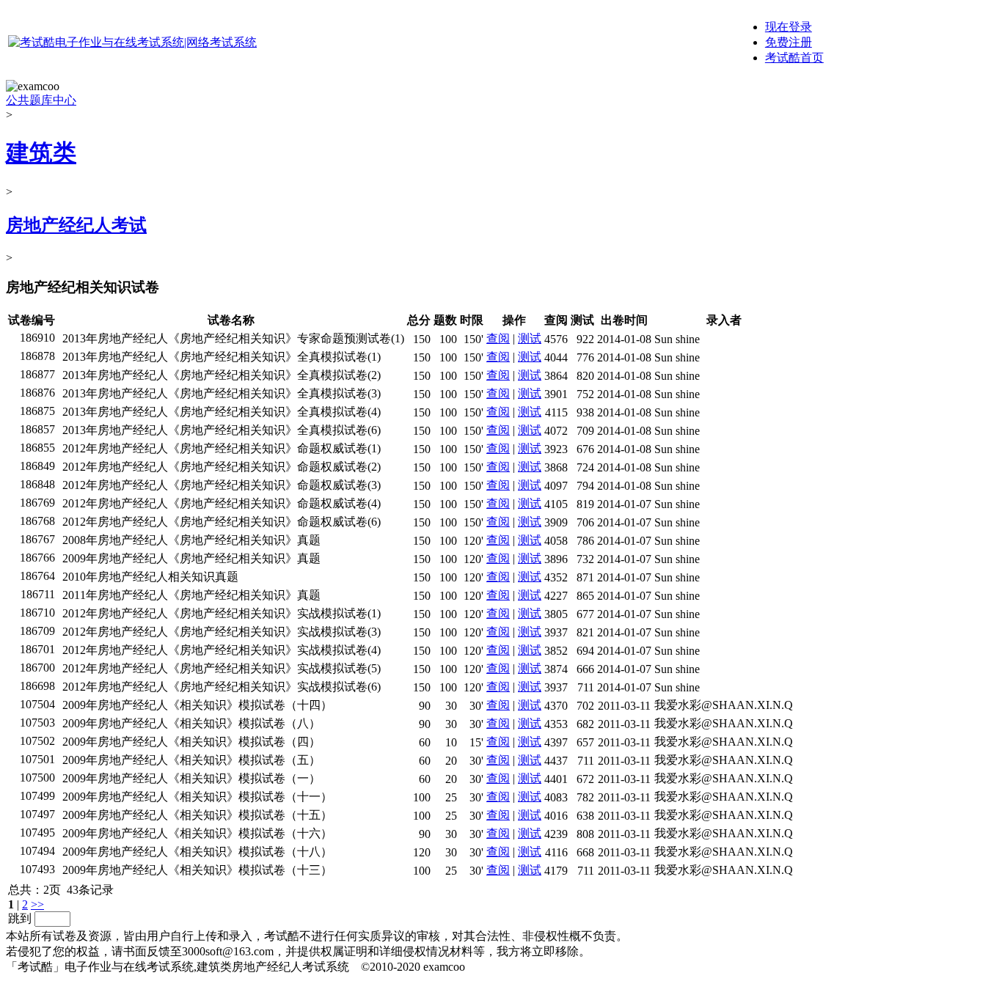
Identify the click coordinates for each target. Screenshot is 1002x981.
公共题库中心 (41, 100)
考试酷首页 (794, 57)
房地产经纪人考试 (76, 225)
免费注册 (788, 42)
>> (37, 904)
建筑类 (41, 152)
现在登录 (788, 27)
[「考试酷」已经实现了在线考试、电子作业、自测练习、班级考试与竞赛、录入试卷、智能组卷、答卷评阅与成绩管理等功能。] (132, 42)
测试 (529, 338)
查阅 (498, 338)
